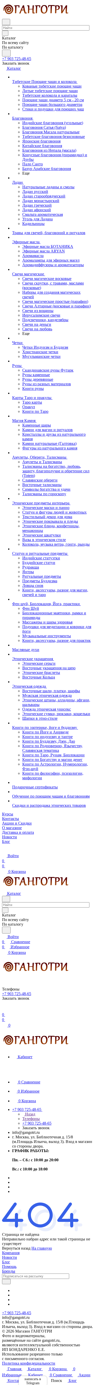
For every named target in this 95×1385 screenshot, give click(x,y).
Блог (6, 1262)
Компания (11, 1253)
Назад (29, 1114)
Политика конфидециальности (28, 1363)
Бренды (8, 1271)
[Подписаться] (6, 1281)
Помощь (9, 1266)
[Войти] (4, 1009)
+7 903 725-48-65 (16, 58)
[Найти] (6, 53)
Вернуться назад (16, 1248)
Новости (9, 1257)
